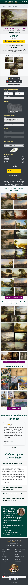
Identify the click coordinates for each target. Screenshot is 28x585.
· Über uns (4, 561)
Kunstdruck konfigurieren (15, 41)
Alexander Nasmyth (21, 5)
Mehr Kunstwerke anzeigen (14, 408)
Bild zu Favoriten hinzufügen (15, 81)
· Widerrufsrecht (5, 558)
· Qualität (16, 554)
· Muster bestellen (18, 561)
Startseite (3, 5)
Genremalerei (14, 5)
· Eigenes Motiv (18, 551)
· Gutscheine (17, 559)
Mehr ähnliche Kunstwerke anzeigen (14, 297)
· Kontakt (3, 551)
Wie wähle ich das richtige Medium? (12, 494)
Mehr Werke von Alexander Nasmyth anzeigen (14, 362)
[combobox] (14, 98)
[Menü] (1, 1)
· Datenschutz (4, 556)
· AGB (3, 554)
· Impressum (4, 553)
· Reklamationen (5, 559)
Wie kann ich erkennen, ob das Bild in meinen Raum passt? (12, 488)
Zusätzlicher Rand (7, 96)
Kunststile (8, 5)
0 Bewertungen (17, 84)
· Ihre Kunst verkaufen (19, 553)
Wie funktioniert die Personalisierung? (13, 463)
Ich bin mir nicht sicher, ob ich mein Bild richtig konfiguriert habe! (13, 499)
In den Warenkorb (14, 171)
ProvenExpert (10, 441)
